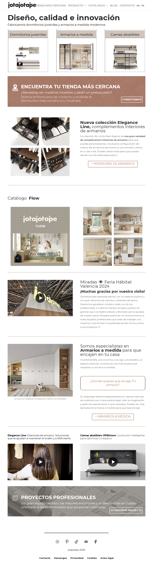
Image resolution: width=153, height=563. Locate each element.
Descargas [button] (60, 558)
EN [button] (138, 6)
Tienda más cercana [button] (51, 5)
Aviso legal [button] (107, 558)
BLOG (114, 5)
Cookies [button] (92, 558)
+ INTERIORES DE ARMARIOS (112, 163)
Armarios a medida (76, 34)
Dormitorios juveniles (28, 34)
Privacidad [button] (77, 558)
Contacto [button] (127, 5)
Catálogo (23, 198)
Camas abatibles (125, 34)
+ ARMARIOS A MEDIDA (113, 416)
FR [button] (142, 6)
